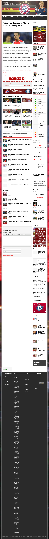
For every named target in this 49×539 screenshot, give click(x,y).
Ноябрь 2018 (16, 482)
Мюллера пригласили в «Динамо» (15, 174)
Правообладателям (6, 381)
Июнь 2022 (16, 436)
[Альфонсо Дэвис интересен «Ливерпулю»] (5, 161)
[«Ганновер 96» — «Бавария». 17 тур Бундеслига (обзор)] (5, 213)
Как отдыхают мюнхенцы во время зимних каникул (38, 219)
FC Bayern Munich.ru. (12, 536)
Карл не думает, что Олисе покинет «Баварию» (18, 154)
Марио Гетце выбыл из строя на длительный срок (8, 104)
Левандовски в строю (26, 102)
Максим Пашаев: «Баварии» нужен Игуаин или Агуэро (18, 193)
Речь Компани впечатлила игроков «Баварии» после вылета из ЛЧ (20, 185)
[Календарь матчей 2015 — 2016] (35, 60)
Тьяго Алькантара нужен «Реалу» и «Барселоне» (26, 128)
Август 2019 (16, 471)
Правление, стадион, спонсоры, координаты (38, 66)
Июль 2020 (16, 459)
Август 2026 (16, 380)
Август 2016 (16, 512)
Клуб (17, 16)
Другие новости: (7, 136)
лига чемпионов (23, 133)
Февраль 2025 (16, 400)
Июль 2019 (16, 472)
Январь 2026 (16, 386)
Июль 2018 (16, 487)
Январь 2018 (16, 494)
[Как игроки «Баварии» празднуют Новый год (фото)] (35, 204)
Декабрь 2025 (16, 387)
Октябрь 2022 (16, 431)
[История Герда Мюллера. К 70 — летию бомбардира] (35, 342)
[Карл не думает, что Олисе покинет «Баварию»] (5, 156)
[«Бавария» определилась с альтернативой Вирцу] (5, 171)
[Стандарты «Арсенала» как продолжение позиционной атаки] (35, 270)
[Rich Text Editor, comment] (17, 240)
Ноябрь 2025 (16, 388)
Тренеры (42, 16)
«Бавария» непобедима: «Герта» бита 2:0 (17, 216)
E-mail (4, 251)
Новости (11, 16)
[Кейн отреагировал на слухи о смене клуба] (5, 166)
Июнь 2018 (16, 488)
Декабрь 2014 (16, 532)
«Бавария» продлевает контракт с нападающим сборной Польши (39, 280)
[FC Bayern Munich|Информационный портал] (24, 14)
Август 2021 (16, 447)
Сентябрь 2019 (16, 469)
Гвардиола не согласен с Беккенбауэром (41, 332)
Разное (26, 387)
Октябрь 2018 (16, 483)
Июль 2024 (16, 408)
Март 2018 (16, 492)
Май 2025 (15, 396)
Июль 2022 (16, 434)
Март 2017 (16, 503)
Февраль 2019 (16, 478)
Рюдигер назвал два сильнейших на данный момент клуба (20, 140)
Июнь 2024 (16, 410)
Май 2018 (15, 489)
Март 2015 (16, 528)
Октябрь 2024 (16, 405)
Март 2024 (16, 413)
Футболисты (6, 18)
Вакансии (4, 382)
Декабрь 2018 (16, 481)
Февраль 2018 (16, 493)
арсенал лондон (6, 133)
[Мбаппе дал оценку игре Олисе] (5, 151)
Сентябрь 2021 (16, 446)
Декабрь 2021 (16, 442)
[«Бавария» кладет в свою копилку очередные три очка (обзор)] (5, 223)
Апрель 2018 (16, 491)
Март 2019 (16, 477)
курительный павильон (7, 368)
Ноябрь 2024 (16, 403)
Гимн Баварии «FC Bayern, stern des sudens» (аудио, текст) (39, 73)
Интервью (35, 16)
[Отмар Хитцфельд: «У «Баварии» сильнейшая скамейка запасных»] (5, 200)
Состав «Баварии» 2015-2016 (42, 54)
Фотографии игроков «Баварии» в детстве (38, 212)
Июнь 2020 (16, 461)
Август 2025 (16, 392)
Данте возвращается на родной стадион (42, 349)
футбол (42, 387)
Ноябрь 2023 (16, 418)
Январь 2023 (16, 427)
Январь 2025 (16, 401)
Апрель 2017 (16, 502)
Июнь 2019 (16, 473)
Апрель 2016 (16, 516)
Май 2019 (15, 474)
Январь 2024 (16, 416)
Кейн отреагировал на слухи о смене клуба (17, 164)
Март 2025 (16, 398)
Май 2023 (15, 425)
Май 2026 (15, 382)
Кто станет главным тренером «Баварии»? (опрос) (38, 319)
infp (25, 377)
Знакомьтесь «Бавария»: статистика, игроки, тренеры (38, 48)
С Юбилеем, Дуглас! (40, 355)
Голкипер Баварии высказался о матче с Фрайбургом (16, 128)
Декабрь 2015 (16, 521)
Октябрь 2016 (16, 509)
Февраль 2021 (16, 452)
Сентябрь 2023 (16, 421)
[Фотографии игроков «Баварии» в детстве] (35, 212)
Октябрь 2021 (16, 445)
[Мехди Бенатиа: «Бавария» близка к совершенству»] (5, 205)
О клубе (35, 43)
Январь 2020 (16, 466)
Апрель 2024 (16, 412)
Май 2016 (15, 514)
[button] (5, 234)
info (25, 376)
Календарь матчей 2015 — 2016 (41, 59)
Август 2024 (16, 407)
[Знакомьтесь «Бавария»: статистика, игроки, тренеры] (35, 48)
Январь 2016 (16, 519)
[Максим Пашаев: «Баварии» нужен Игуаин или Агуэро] (5, 195)
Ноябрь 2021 (16, 443)
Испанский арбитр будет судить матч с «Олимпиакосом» (26, 115)
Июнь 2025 (16, 395)
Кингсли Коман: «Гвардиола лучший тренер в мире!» (8, 115)
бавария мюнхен (14, 133)
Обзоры (22, 16)
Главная (5, 16)
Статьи (28, 16)
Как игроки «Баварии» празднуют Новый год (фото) (39, 204)
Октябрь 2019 (16, 468)
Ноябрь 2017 (16, 497)
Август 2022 (16, 433)
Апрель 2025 (16, 397)
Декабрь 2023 (16, 417)
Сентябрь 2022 (16, 432)
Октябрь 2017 (16, 498)
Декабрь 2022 (16, 428)
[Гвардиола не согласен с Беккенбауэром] (35, 333)
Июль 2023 (16, 423)
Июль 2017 (16, 499)
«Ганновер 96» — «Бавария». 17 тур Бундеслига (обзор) (18, 212)
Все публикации (6, 384)
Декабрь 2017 (16, 496)
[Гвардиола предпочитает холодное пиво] (35, 327)
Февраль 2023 (16, 426)
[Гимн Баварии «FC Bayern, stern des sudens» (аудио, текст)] (35, 74)
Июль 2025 (16, 393)
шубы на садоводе (21, 54)
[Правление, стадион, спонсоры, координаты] (35, 66)
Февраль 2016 (16, 518)
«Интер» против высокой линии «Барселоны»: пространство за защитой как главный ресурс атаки (39, 253)
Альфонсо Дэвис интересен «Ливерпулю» (17, 159)
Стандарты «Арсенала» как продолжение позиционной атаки (39, 270)
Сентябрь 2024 (16, 406)
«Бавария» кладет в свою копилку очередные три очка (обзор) (19, 222)
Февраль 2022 (16, 439)
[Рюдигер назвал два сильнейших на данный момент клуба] (5, 141)
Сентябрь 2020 (16, 457)
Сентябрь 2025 (16, 391)
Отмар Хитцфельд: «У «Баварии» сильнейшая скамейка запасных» (18, 199)
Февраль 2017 (16, 504)
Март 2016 (16, 517)
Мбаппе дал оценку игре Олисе (15, 149)
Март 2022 (16, 438)
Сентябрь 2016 (16, 511)
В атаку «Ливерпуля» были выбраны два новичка (19, 144)
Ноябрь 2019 (16, 467)
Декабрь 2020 (16, 453)
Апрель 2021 (16, 451)
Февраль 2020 (16, 464)
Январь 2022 (16, 441)
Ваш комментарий (7, 232)
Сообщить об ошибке (7, 386)
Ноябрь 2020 (16, 454)
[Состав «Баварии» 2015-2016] (35, 55)
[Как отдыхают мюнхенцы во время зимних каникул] (35, 219)
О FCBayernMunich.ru (7, 376)
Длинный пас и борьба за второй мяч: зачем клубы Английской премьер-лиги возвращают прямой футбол (39, 262)
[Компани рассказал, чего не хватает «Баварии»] (5, 181)
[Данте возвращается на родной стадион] (35, 350)
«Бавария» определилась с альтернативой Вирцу (19, 169)
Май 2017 (15, 501)
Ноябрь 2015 (16, 522)
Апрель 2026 (16, 383)
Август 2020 (16, 458)
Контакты (5, 379)
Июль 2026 (16, 381)
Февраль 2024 (16, 415)
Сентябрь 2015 (16, 524)
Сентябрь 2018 (16, 484)
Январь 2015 (16, 531)
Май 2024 (15, 411)
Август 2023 (16, 422)
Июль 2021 (16, 448)
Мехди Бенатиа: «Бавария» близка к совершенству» (20, 203)
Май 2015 (15, 527)
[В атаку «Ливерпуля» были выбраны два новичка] (5, 146)
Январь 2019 (16, 479)
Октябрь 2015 (16, 523)
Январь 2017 (16, 506)
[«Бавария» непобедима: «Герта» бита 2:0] (5, 218)
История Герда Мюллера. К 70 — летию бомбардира (39, 342)
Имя (4, 248)
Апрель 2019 (16, 476)
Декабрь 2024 (16, 402)
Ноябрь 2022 (16, 430)
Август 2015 (16, 526)
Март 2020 (16, 463)
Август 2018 (16, 486)
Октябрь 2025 (16, 390)
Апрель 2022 (16, 437)
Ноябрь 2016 (16, 508)
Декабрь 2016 (16, 507)
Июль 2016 (16, 513)
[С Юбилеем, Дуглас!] (35, 356)
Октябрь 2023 (16, 420)
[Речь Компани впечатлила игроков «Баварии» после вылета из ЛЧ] (5, 186)
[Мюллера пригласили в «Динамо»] (5, 176)
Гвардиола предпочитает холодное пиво (41, 326)
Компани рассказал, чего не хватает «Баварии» (18, 179)
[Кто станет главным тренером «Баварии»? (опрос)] (35, 319)
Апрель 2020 (16, 462)
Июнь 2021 (16, 449)
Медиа (13, 18)
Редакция (4, 377)
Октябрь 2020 (16, 456)
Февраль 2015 (16, 529)
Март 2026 (16, 385)
